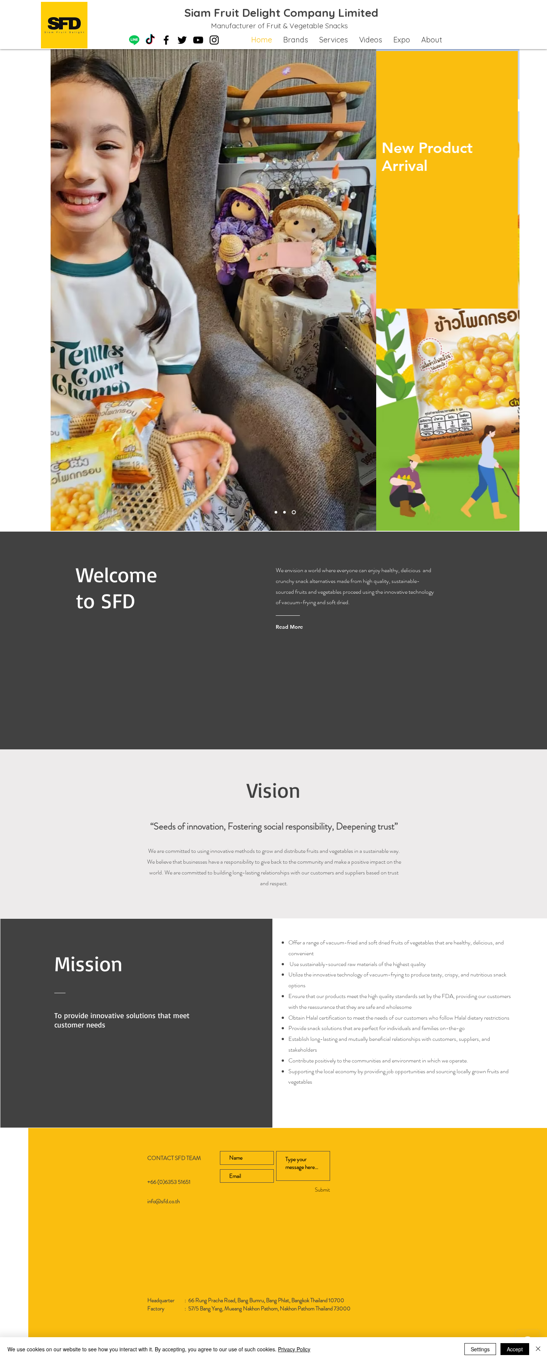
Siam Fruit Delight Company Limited (281, 13)
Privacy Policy (294, 1349)
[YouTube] (198, 40)
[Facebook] (166, 40)
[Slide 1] (276, 512)
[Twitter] (182, 40)
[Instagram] (214, 40)
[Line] (134, 40)
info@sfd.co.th (163, 1201)
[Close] (538, 1349)
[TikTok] (150, 40)
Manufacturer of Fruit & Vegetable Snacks (279, 25)
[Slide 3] (284, 512)
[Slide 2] (294, 512)
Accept (515, 1349)
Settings (480, 1349)
